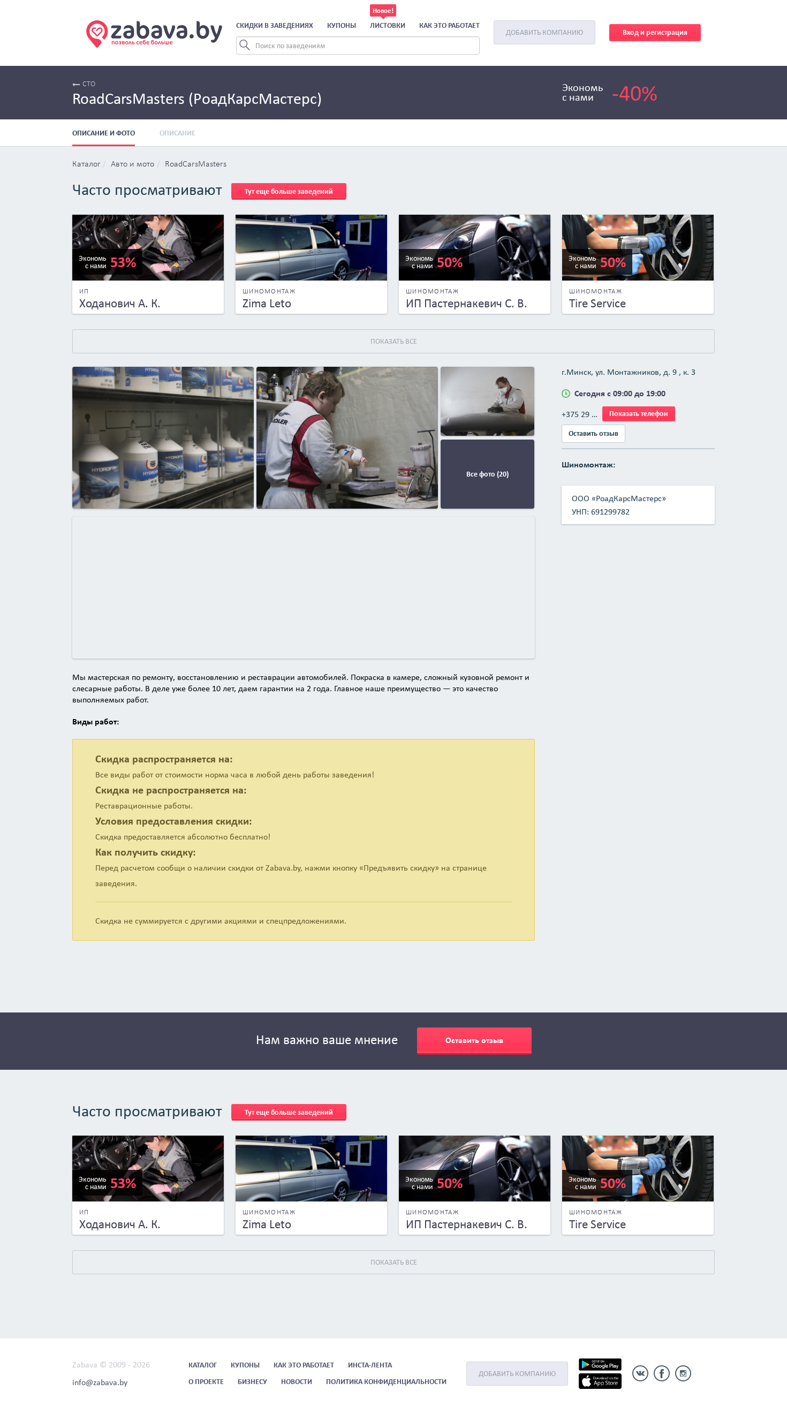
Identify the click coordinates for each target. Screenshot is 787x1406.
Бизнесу (252, 1381)
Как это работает (449, 25)
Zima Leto (267, 303)
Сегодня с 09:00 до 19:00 (619, 393)
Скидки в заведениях (274, 25)
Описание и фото (103, 133)
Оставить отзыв (593, 433)
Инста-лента (370, 1365)
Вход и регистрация (655, 32)
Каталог (86, 164)
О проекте (206, 1381)
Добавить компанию (544, 32)
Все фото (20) (487, 474)
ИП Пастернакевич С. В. (466, 303)
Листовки (387, 25)
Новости (296, 1381)
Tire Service (597, 303)
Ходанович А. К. (120, 303)
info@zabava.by (99, 1382)
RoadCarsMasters (195, 164)
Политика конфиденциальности (386, 1381)
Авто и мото (132, 164)
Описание (177, 133)
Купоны (341, 25)
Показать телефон (638, 413)
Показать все (393, 341)
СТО (88, 84)
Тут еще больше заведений (289, 191)
